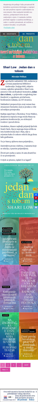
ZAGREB (5, 315)
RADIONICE (26, 265)
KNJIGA (21, 47)
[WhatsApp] (36, 204)
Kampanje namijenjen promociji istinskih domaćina (9, 297)
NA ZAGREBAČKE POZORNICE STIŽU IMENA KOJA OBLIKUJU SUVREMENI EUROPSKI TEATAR (9, 335)
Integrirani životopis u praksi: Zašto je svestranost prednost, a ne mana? (9, 247)
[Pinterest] (36, 197)
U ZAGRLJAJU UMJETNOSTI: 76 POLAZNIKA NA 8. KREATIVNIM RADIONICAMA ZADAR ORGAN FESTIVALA (28, 286)
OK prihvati (22, 399)
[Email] (36, 207)
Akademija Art (12, 47)
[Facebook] (36, 194)
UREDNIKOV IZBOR (9, 234)
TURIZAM (6, 287)
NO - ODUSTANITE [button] (9, 34)
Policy (31, 399)
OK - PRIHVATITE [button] (28, 34)
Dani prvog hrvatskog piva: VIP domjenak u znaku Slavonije (28, 343)
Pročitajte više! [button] (9, 28)
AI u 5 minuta (7, 228)
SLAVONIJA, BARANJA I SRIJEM (28, 330)
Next (4, 370)
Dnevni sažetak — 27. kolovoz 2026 (28, 251)
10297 (26, 365)
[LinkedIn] (36, 201)
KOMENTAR (7, 231)
